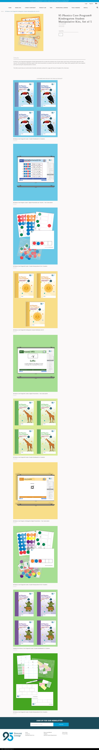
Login (86, 3)
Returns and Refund (48, 732)
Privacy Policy (65, 733)
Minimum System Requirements (50, 735)
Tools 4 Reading (76, 7)
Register (91, 3)
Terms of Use (64, 732)
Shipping (45, 733)
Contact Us (27, 733)
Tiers (51, 7)
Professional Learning (62, 7)
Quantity (61, 31)
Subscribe (61, 724)
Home (9, 7)
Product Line (42, 7)
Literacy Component (30, 7)
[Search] (97, 7)
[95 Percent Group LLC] (12, 736)
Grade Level (18, 7)
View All (86, 7)
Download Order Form (29, 735)
